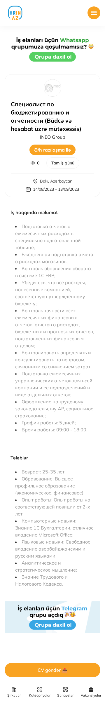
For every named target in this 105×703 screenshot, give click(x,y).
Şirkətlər (14, 695)
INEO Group (52, 137)
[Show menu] (94, 12)
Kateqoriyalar (39, 695)
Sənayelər (65, 695)
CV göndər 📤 (53, 670)
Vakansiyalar (91, 695)
